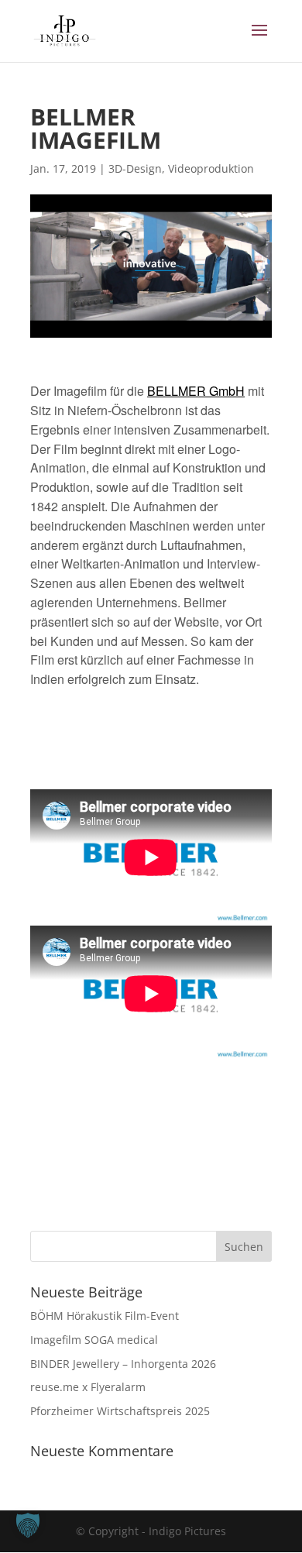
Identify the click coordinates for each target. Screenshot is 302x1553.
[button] (28, 1525)
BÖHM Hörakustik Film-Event (104, 1315)
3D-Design (135, 168)
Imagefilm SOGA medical (94, 1339)
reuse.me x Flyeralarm (88, 1386)
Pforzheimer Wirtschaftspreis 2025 (120, 1411)
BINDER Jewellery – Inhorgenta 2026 (123, 1363)
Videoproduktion (211, 168)
